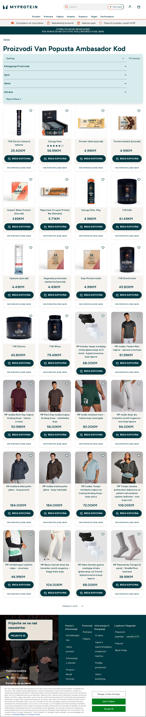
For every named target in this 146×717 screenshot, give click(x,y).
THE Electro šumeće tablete (19, 143)
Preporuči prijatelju (127, 634)
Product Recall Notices (70, 674)
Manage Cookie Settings (109, 694)
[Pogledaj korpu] (138, 7)
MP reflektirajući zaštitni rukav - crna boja (18, 566)
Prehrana (48, 17)
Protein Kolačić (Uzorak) (127, 141)
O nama (99, 635)
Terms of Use (34, 714)
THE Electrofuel (127, 278)
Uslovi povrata (70, 649)
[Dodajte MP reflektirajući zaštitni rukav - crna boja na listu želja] (31, 534)
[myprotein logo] (20, 7)
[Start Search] (67, 6)
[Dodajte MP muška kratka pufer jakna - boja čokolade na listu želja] (67, 455)
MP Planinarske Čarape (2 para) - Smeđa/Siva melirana (127, 568)
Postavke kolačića (16, 671)
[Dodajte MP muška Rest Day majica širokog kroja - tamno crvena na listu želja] (31, 384)
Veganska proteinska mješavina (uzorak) (55, 280)
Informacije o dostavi (72, 660)
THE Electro (19, 346)
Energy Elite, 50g (91, 210)
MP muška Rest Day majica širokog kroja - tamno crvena (19, 418)
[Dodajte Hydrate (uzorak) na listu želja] (31, 247)
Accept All (108, 709)
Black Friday (121, 650)
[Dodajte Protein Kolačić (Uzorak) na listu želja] (139, 111)
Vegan (94, 17)
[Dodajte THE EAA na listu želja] (139, 179)
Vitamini (71, 17)
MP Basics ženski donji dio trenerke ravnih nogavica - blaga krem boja (55, 568)
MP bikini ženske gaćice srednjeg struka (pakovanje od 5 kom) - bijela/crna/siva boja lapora (91, 572)
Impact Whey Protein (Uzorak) (19, 212)
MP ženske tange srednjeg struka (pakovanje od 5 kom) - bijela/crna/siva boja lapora (91, 351)
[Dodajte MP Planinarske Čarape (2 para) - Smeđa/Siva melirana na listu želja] (139, 534)
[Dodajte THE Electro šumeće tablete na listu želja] (31, 111)
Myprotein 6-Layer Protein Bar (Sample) (55, 212)
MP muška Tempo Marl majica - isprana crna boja (127, 348)
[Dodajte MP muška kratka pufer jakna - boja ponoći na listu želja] (31, 455)
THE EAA (127, 210)
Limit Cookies (109, 701)
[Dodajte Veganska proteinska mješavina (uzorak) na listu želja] (67, 247)
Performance (107, 17)
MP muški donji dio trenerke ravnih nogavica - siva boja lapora (127, 418)
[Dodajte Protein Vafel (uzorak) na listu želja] (103, 111)
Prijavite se (18, 635)
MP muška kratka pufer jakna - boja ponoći (18, 488)
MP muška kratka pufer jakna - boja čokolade (54, 488)
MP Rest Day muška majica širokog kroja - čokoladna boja (55, 418)
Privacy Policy (19, 714)
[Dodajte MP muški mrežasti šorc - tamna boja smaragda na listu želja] (103, 384)
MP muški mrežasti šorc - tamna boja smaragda (91, 416)
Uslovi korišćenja (100, 676)
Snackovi (83, 17)
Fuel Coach (117, 7)
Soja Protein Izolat (91, 278)
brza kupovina (21, 158)
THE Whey (55, 346)
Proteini (36, 17)
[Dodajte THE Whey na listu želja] (67, 316)
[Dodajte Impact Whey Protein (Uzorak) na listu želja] (31, 179)
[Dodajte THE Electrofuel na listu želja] (139, 247)
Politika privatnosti (100, 665)
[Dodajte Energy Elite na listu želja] (67, 111)
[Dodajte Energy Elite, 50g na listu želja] (103, 179)
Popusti (119, 643)
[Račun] (130, 7)
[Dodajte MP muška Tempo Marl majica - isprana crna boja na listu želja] (139, 316)
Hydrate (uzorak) (19, 278)
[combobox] (94, 6)
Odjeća (59, 17)
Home (7, 39)
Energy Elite (55, 141)
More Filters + (13, 99)
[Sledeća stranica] (82, 606)
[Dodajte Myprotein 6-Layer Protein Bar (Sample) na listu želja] (67, 179)
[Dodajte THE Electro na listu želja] (31, 316)
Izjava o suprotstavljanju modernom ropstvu (103, 649)
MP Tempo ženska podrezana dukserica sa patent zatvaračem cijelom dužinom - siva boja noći (127, 493)
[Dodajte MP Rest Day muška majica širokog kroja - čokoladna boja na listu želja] (67, 384)
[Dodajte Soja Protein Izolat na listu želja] (103, 247)
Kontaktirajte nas (72, 637)
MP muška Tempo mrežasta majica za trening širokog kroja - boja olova (91, 491)
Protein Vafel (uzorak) (91, 141)
